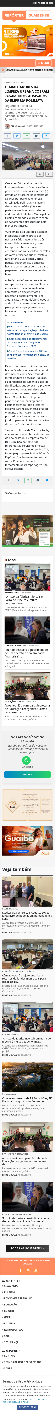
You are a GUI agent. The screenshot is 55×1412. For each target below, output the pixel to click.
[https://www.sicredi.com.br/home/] (27, 530)
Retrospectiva (13, 1329)
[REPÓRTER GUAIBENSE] (27, 40)
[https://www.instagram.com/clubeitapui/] (27, 804)
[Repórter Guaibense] (27, 15)
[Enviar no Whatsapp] (26, 135)
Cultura (9, 1292)
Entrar (27, 774)
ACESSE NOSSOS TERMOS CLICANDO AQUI (25, 1400)
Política (9, 1323)
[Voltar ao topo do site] (50, 777)
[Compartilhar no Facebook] (7, 135)
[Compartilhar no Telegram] (36, 135)
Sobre (8, 1368)
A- (40, 174)
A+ (49, 174)
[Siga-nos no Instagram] (28, 1271)
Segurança (11, 1342)
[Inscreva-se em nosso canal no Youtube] (36, 1271)
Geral (8, 1317)
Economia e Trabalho (18, 1298)
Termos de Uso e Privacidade (22, 1362)
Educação (10, 1304)
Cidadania (11, 1285)
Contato (9, 1355)
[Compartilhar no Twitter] (17, 135)
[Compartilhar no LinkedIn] (46, 135)
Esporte (9, 1310)
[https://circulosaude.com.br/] (27, 841)
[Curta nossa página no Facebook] (20, 1271)
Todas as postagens (27, 1248)
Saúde (8, 1336)
